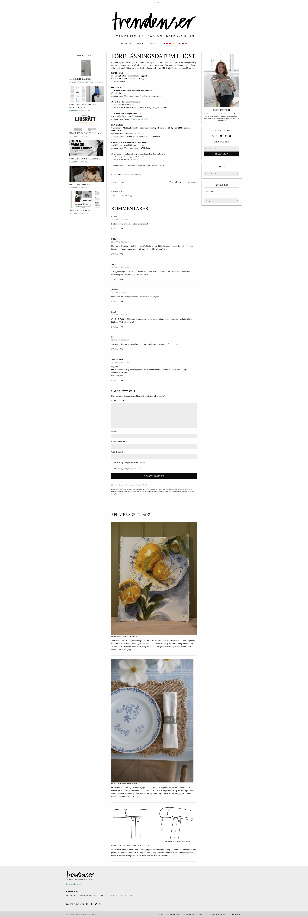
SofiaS (113, 264)
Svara (114, 228)
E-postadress (119, 441)
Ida (112, 337)
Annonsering (188, 914)
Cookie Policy (236, 914)
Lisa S (113, 311)
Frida (113, 238)
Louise (114, 216)
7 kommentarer (191, 182)
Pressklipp (74, 111)
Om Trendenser (173, 914)
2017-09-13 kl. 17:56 (120, 314)
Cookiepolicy (144, 485)
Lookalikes (113, 895)
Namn (115, 431)
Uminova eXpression (136, 133)
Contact (152, 43)
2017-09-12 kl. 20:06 (120, 267)
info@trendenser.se (73, 884)
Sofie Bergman (117, 359)
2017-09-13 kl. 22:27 (120, 340)
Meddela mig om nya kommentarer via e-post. (130, 462)
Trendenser (154, 24)
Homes (102, 895)
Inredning (71, 895)
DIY (205, 195)
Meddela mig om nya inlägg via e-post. (127, 469)
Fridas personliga (87, 895)
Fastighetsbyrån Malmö (140, 119)
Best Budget (209, 192)
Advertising (126, 43)
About (140, 43)
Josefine (114, 289)
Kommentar (118, 400)
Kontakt (201, 914)
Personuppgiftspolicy (132, 485)
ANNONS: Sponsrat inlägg (81, 82)
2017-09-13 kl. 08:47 (120, 292)
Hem (161, 914)
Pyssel (124, 895)
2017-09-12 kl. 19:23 (120, 219)
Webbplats (117, 452)
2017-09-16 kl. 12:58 (120, 362)
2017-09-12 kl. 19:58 (120, 242)
